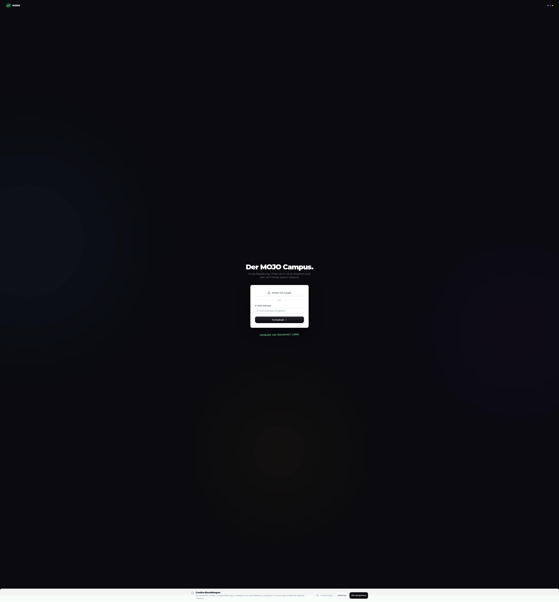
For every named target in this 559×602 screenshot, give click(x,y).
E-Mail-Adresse (263, 305)
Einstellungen (327, 595)
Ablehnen (342, 595)
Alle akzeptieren (358, 595)
